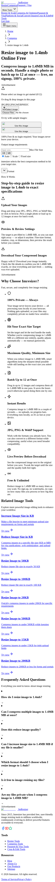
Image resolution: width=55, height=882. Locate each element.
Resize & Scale (8, 13)
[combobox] (4, 170)
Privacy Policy (25, 879)
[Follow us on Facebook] (3, 829)
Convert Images (30, 15)
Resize (4, 5)
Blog (9, 861)
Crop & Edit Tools (16, 849)
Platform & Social (14, 15)
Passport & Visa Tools (18, 846)
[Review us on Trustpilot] (10, 829)
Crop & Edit (44, 15)
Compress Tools (15, 844)
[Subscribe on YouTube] (7, 829)
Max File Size (36, 150)
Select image (12, 109)
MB (9, 153)
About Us (12, 863)
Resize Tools (13, 841)
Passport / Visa (24, 5)
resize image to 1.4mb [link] (17, 45)
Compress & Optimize (26, 13)
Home (10, 31)
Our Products (13, 866)
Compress (12, 5)
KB (3, 153)
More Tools (7, 10)
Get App (5, 21)
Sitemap (11, 869)
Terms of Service (9, 879)
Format (10, 171)
